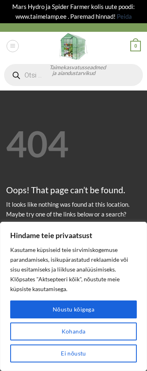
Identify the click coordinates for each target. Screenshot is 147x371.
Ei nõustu (73, 353)
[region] (73, 296)
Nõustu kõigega (73, 309)
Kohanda (74, 331)
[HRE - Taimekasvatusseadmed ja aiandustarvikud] (73, 46)
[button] (12, 46)
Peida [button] (124, 16)
